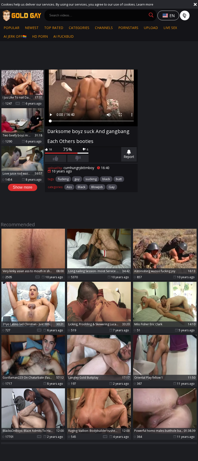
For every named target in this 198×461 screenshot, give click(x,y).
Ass (69, 187)
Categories (79, 27)
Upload (151, 27)
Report (129, 156)
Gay (112, 187)
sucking (91, 179)
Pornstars (128, 27)
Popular (11, 27)
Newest (32, 27)
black (106, 179)
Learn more (144, 4)
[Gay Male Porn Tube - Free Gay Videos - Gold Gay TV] (22, 15)
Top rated (53, 27)
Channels (104, 27)
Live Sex (170, 27)
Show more (22, 187)
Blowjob (97, 187)
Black (81, 187)
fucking (63, 179)
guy (77, 179)
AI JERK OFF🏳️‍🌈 (15, 36)
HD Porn (40, 36)
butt (119, 179)
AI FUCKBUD (63, 36)
